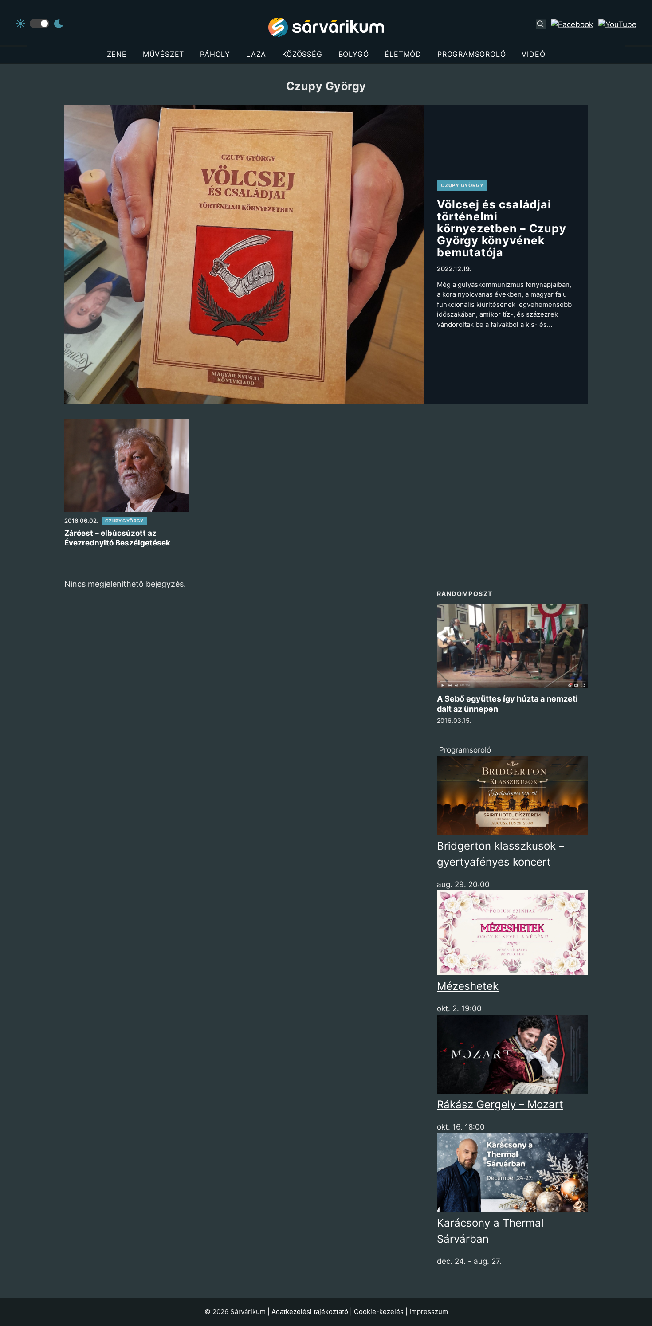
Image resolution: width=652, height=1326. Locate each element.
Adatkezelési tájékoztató (309, 1311)
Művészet (163, 54)
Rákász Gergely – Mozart (500, 1104)
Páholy (215, 54)
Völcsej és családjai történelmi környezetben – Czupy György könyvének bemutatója (501, 228)
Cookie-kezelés (379, 1311)
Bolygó (353, 54)
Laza (256, 54)
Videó (533, 54)
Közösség (302, 54)
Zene (117, 54)
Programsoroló (471, 54)
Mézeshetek (468, 986)
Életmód (403, 54)
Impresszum (428, 1311)
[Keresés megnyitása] (541, 24)
